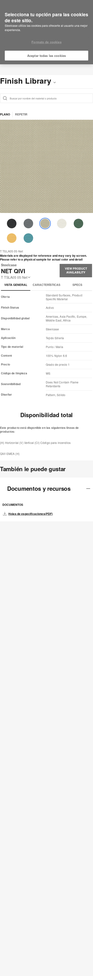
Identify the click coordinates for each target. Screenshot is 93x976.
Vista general (15, 285)
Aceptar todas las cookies (46, 55)
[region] (46, 32)
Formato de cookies (46, 42)
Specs (77, 285)
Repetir (21, 114)
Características (46, 285)
